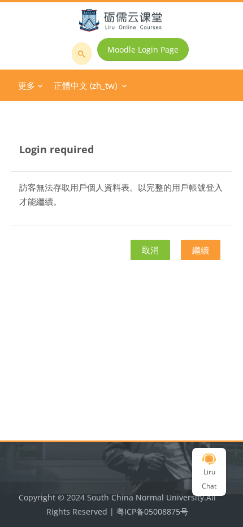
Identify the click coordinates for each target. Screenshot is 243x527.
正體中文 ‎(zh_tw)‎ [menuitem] (85, 85)
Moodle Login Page (143, 49)
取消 (150, 250)
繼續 (200, 250)
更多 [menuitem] (26, 85)
